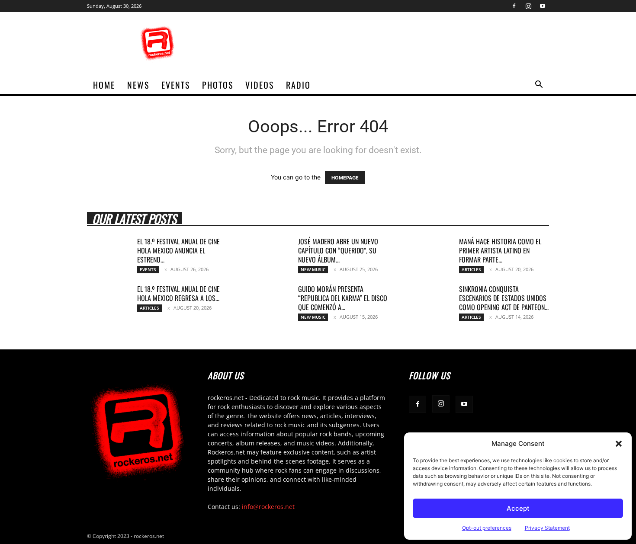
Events (175, 84)
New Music (313, 269)
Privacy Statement (547, 528)
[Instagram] (528, 6)
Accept (518, 508)
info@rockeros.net (268, 506)
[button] (618, 443)
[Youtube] (542, 6)
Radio (298, 84)
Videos (259, 84)
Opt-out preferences (486, 528)
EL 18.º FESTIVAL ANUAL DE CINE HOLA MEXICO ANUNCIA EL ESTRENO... (178, 250)
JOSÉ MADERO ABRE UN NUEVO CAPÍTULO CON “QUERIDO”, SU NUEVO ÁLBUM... (338, 250)
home (104, 84)
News (138, 84)
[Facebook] (514, 6)
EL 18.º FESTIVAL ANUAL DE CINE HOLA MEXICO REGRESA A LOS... (178, 293)
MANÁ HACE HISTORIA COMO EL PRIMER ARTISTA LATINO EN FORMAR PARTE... (500, 250)
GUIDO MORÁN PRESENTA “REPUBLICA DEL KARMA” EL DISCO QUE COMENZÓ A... (342, 298)
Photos (217, 84)
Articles (471, 269)
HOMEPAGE (345, 178)
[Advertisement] (391, 43)
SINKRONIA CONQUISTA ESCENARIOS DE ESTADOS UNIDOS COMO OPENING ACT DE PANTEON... (504, 298)
